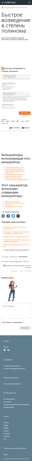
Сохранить (15, 128)
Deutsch (6, 422)
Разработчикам (9, 407)
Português (7, 433)
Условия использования (12, 366)
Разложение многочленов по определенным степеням (15, 175)
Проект (6, 347)
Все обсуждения (9, 399)
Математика (16, 7)
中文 (5, 439)
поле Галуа (26, 261)
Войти (5, 454)
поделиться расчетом (12, 212)
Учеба (8, 7)
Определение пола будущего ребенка (16, 237)
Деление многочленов (12, 201)
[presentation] (15, 121)
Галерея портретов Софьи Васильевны (16, 404)
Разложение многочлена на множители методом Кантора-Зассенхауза (15, 171)
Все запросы (8, 402)
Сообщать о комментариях (13, 322)
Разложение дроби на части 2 (15, 168)
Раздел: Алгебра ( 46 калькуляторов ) (16, 250)
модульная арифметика (16, 261)
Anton (15, 271)
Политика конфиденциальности (14, 368)
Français (6, 431)
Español (6, 428)
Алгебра (24, 7)
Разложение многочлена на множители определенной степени (16, 240)
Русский (6, 436)
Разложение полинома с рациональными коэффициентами (16, 178)
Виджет (26, 128)
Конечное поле (13, 256)
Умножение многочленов (13, 206)
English (6, 425)
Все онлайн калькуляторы (12, 384)
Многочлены (5, 261)
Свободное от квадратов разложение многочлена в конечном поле (16, 233)
